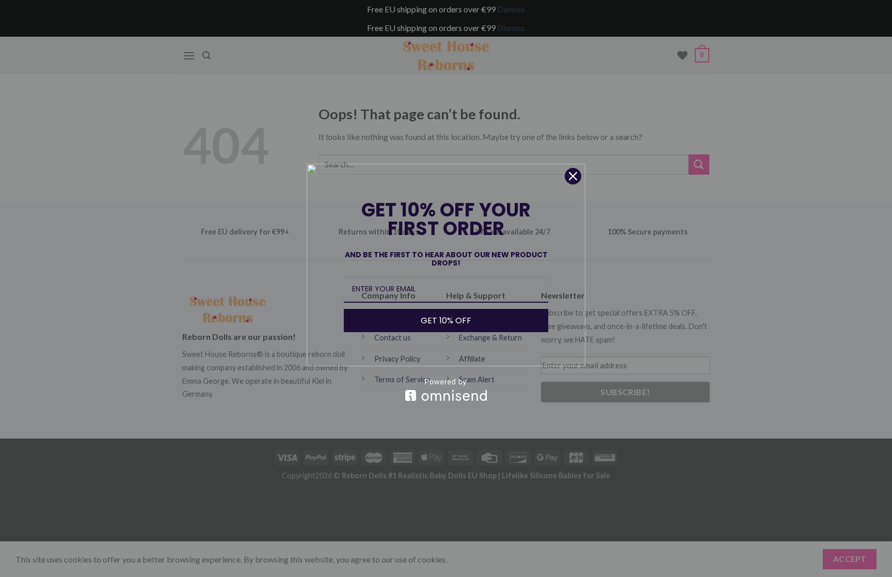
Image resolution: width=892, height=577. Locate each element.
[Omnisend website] (446, 389)
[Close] (573, 176)
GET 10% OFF (446, 320)
